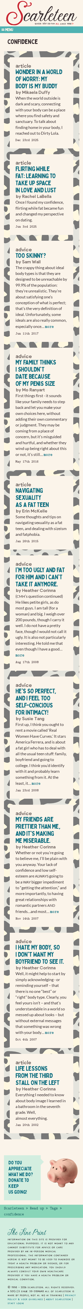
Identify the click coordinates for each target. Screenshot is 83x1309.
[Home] (41, 13)
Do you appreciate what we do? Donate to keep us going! (20, 1177)
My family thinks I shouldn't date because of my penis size (35, 372)
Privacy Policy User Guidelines (42, 1297)
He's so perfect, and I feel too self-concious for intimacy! (35, 701)
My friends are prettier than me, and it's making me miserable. (37, 829)
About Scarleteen (58, 1299)
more (49, 327)
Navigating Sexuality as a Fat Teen (32, 498)
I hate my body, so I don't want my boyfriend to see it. (39, 954)
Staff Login (16, 1303)
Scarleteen (14, 1208)
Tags (54, 1208)
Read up (37, 1208)
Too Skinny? (30, 255)
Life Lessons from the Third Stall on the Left (37, 1075)
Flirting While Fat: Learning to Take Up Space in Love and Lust (35, 179)
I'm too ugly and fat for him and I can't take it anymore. (40, 577)
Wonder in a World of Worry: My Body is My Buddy (38, 79)
